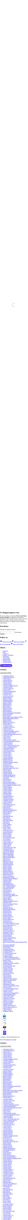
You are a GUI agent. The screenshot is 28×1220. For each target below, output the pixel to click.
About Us (5, 651)
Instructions (6, 656)
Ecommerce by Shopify (10, 1039)
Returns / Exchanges (8, 655)
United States (6, 673)
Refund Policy (6, 659)
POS (1, 1039)
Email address (18, 632)
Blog (4, 652)
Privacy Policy (6, 658)
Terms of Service (7, 662)
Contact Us (6, 653)
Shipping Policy (7, 660)
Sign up (2, 634)
